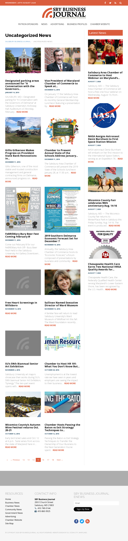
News (44, 24)
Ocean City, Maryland (78, 533)
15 (38, 460)
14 (33, 460)
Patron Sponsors (28, 24)
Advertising (57, 24)
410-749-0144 (44, 508)
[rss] (115, 2)
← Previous (15, 460)
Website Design (58, 533)
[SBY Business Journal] (64, 12)
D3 (68, 533)
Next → (60, 460)
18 (53, 460)
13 (29, 460)
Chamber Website (100, 24)
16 (43, 460)
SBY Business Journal (28, 533)
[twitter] (110, 2)
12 (24, 460)
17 (48, 460)
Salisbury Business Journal (18, 41)
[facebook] (105, 2)
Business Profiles (77, 24)
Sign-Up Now (83, 509)
